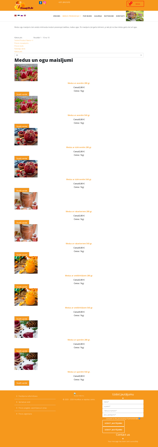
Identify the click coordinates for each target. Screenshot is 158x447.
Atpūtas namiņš (134, 16)
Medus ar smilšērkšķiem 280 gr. (79, 275)
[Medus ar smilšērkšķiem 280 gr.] (26, 265)
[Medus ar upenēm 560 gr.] (26, 361)
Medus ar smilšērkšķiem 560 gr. (79, 307)
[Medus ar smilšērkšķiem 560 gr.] (26, 297)
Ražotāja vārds (19, 49)
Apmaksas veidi (24, 402)
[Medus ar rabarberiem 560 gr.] (26, 233)
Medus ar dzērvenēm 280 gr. (79, 147)
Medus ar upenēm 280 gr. (79, 339)
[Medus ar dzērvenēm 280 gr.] (26, 136)
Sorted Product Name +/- (24, 40)
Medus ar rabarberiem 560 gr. (79, 243)
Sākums (56, 16)
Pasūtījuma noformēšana (27, 396)
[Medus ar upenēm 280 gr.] (26, 329)
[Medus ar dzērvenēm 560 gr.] (26, 168)
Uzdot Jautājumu (113, 423)
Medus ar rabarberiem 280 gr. (79, 211)
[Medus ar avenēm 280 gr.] (26, 72)
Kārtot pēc (18, 51)
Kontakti (120, 16)
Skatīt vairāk (21, 94)
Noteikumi (109, 16)
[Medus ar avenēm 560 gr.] (26, 104)
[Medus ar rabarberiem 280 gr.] (26, 200)
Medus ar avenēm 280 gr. (79, 83)
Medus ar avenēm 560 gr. (79, 115)
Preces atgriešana (25, 414)
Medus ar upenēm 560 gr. (79, 372)
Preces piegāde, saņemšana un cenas (32, 408)
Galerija (98, 16)
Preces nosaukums (21, 43)
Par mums (87, 16)
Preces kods (19, 46)
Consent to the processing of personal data (122, 418)
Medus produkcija (71, 16)
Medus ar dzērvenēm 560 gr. (79, 179)
